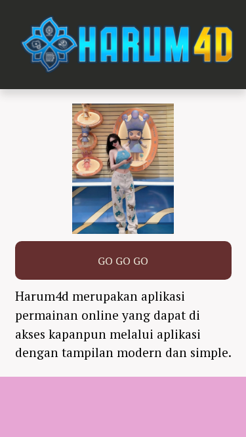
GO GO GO (123, 261)
